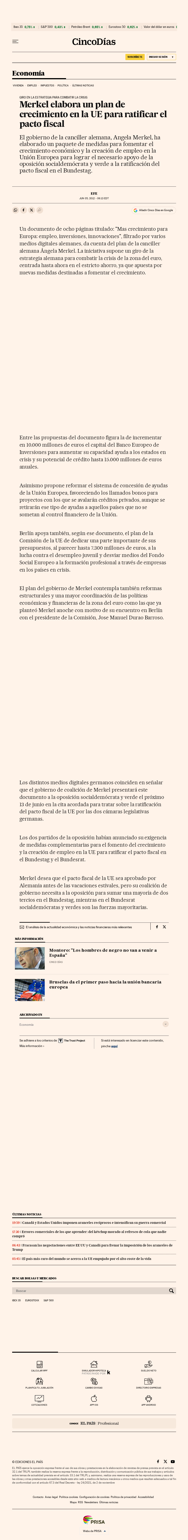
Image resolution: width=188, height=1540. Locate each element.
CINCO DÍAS (56, 962)
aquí (114, 1046)
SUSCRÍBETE (135, 56)
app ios (94, 1405)
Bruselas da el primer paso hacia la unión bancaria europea (105, 984)
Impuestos (47, 85)
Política (63, 85)
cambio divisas (93, 1387)
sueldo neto (148, 1370)
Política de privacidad (123, 1497)
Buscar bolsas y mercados (34, 1278)
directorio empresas (148, 1387)
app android (148, 1405)
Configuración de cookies (94, 1497)
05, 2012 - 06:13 (93, 198)
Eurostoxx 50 (117, 27)
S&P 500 (47, 27)
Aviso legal (51, 1497)
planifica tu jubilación (39, 1387)
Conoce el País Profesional (94, 1423)
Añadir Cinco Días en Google (156, 210)
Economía (28, 73)
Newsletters (91, 1502)
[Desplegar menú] (15, 41)
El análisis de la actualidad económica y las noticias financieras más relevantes (79, 927)
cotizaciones (39, 1405)
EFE (94, 193)
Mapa (73, 1502)
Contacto (38, 1497)
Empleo (32, 85)
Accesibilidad (146, 1497)
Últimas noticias (83, 85)
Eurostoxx (32, 1300)
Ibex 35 (18, 27)
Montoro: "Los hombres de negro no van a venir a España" (103, 953)
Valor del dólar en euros (159, 27)
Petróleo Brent (80, 27)
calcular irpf (39, 1370)
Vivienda (18, 85)
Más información (30, 1046)
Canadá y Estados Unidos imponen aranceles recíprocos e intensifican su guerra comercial (94, 1223)
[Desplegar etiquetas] (166, 1024)
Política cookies (68, 1497)
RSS (80, 1502)
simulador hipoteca (94, 1370)
